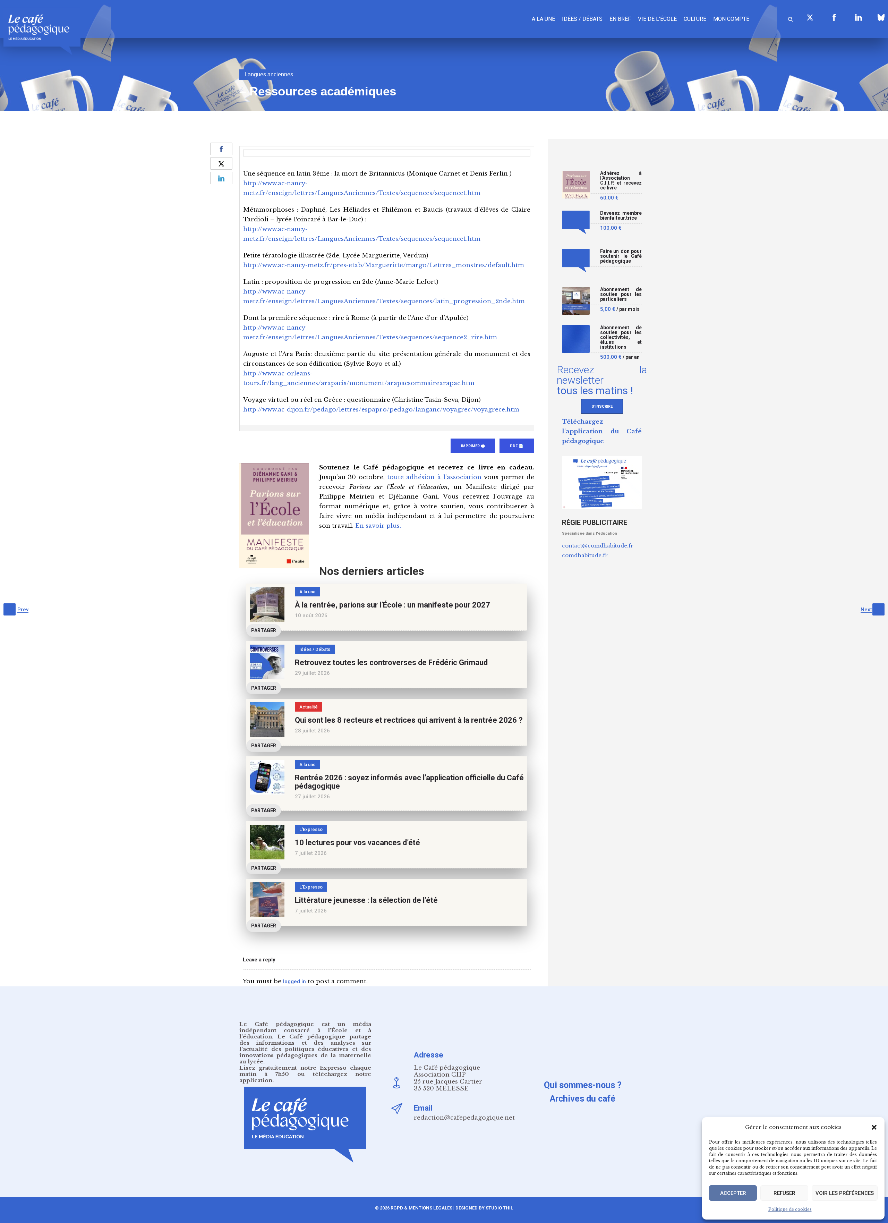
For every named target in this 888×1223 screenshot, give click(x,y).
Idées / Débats (582, 19)
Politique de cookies (790, 1209)
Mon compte (731, 19)
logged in (294, 981)
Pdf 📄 (516, 446)
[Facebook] (834, 17)
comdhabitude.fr (585, 555)
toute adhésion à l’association (434, 477)
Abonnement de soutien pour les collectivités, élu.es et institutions (621, 337)
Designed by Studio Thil (483, 1208)
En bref (620, 19)
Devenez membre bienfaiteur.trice (621, 216)
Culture (695, 19)
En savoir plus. (378, 525)
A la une (543, 19)
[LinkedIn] (858, 17)
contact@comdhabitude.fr (597, 545)
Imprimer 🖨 (473, 446)
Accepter (733, 1193)
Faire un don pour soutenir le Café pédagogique (621, 256)
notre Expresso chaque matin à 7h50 (305, 1070)
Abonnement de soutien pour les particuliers (621, 294)
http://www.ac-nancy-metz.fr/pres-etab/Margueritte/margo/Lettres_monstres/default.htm (383, 265)
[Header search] (790, 18)
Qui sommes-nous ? (583, 1085)
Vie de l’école (657, 19)
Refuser (784, 1193)
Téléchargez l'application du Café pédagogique (602, 431)
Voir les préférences (845, 1193)
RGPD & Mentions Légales (421, 1208)
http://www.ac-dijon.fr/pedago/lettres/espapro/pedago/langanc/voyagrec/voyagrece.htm (381, 409)
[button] (874, 1127)
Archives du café (582, 1099)
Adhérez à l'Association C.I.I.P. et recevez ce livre (621, 180)
